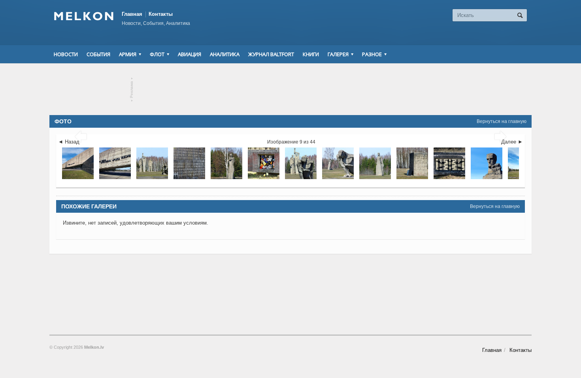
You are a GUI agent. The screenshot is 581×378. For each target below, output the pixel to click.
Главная (132, 14)
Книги (311, 54)
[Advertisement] (290, 89)
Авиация (189, 54)
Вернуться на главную (501, 121)
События (98, 54)
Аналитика (225, 54)
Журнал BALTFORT (271, 54)
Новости (66, 54)
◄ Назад (68, 142)
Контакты (161, 14)
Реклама (131, 89)
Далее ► (512, 142)
